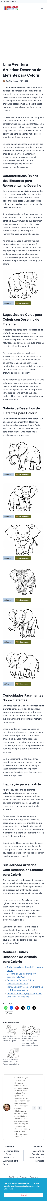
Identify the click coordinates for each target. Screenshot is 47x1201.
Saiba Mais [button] (8, 1189)
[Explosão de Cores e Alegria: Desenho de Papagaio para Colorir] (11, 1053)
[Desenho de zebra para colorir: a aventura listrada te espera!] (11, 1030)
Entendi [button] (24, 1195)
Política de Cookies (18, 1177)
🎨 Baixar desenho (22, 303)
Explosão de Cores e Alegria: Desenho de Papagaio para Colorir (11, 1061)
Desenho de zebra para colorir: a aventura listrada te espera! (11, 1038)
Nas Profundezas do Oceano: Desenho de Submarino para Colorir (11, 1155)
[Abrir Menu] (42, 8)
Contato (34, 1177)
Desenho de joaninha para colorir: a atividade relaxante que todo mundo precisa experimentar (30, 1040)
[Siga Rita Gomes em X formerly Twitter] (34, 1108)
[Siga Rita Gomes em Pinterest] (40, 1108)
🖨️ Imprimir (8, 303)
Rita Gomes (13, 81)
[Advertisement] (23, 37)
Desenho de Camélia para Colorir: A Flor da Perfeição (36, 1154)
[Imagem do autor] (4, 81)
